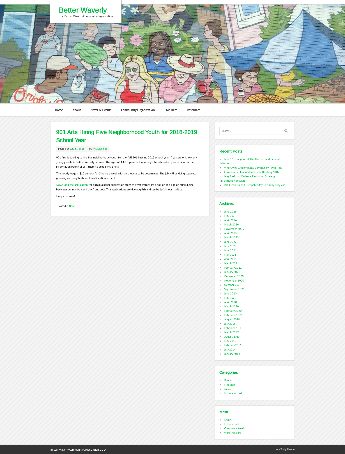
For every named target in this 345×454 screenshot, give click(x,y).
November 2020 (234, 280)
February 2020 (233, 310)
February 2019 (233, 315)
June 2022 (230, 241)
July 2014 (230, 349)
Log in (227, 419)
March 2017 (231, 332)
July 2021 (230, 246)
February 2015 (233, 345)
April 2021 (230, 259)
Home (59, 110)
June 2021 (230, 250)
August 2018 (232, 319)
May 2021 (230, 254)
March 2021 (231, 263)
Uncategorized (233, 393)
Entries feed (231, 424)
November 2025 (234, 229)
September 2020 (234, 289)
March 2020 (231, 306)
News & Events (101, 110)
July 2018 (230, 323)
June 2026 (230, 211)
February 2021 (233, 267)
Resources (193, 110)
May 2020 (230, 297)
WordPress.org (232, 432)
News (72, 206)
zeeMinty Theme (285, 449)
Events (228, 380)
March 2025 (231, 237)
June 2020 (230, 293)
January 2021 (232, 272)
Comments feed (234, 428)
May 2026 (230, 216)
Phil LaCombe (100, 148)
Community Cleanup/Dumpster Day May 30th (251, 172)
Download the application (72, 184)
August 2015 (232, 336)
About (77, 110)
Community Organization (138, 110)
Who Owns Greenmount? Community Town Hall (253, 167)
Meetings (229, 384)
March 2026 (231, 224)
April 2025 (230, 233)
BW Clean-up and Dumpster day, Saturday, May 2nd (254, 185)
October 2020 (232, 285)
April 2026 (230, 220)
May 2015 (230, 341)
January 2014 (232, 354)
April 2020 (230, 302)
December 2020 (234, 276)
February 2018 (233, 328)
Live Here (170, 110)
